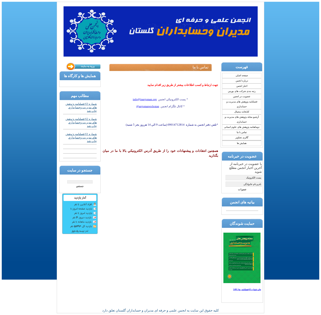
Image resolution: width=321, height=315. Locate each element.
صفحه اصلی (242, 75)
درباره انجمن (242, 81)
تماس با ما (242, 132)
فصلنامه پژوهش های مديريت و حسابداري (241, 104)
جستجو (80, 186)
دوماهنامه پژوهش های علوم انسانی (241, 127)
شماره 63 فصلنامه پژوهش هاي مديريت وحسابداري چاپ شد (81, 107)
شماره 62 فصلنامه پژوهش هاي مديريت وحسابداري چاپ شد (81, 122)
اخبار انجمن (241, 86)
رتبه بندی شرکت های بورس (241, 91)
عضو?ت (242, 189)
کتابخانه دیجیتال (241, 112)
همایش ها (242, 143)
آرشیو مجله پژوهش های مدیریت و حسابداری (242, 119)
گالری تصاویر (241, 137)
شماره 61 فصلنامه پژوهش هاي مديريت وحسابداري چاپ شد (81, 137)
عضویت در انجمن (241, 96)
